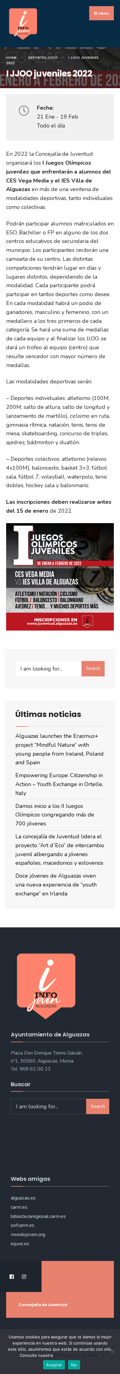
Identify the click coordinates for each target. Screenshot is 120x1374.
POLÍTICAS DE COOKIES (76, 1355)
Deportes (37, 57)
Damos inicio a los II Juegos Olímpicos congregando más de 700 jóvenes (54, 815)
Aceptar (54, 1364)
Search (93, 668)
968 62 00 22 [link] (35, 1069)
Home (11, 57)
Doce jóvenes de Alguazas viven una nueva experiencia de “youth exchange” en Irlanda (56, 884)
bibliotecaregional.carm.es (38, 1216)
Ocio (53, 57)
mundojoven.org (28, 1234)
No (74, 1364)
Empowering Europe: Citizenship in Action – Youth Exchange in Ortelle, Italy (59, 784)
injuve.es (20, 1243)
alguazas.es (23, 1198)
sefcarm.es (22, 1225)
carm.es (19, 1207)
